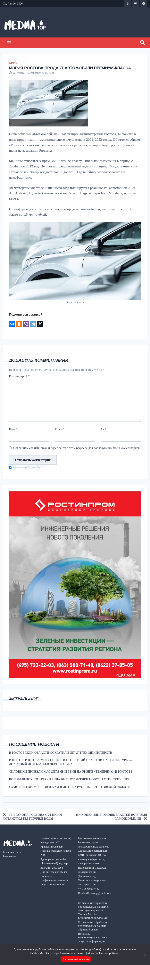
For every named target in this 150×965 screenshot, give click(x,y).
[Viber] (26, 324)
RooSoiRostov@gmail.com (94, 893)
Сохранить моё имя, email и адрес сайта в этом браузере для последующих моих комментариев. (76, 448)
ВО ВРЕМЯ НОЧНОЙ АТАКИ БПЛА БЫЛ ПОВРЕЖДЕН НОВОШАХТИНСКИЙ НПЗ (69, 779)
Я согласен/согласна (75, 959)
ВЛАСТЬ (13, 63)
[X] (40, 324)
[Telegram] (33, 324)
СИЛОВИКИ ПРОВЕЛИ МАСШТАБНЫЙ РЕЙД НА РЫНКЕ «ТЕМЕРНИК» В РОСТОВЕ (71, 771)
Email (59, 429)
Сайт (104, 429)
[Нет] (145, 955)
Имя (13, 429)
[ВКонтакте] (12, 324)
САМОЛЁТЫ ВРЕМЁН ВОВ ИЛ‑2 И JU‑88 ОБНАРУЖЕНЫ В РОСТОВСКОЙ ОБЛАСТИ (70, 787)
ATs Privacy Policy (34, 467)
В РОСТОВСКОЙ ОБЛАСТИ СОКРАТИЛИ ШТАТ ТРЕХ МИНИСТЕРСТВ (60, 752)
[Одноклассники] (19, 324)
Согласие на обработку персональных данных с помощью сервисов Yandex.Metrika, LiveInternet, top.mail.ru (93, 910)
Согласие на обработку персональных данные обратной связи (92, 925)
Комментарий (19, 376)
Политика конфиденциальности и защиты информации (92, 937)
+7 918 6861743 (88, 888)
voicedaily (18, 72)
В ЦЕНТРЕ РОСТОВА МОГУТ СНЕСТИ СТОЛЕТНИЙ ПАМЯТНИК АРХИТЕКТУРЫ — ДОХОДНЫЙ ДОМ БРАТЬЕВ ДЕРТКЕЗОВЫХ (70, 762)
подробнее (93, 949)
